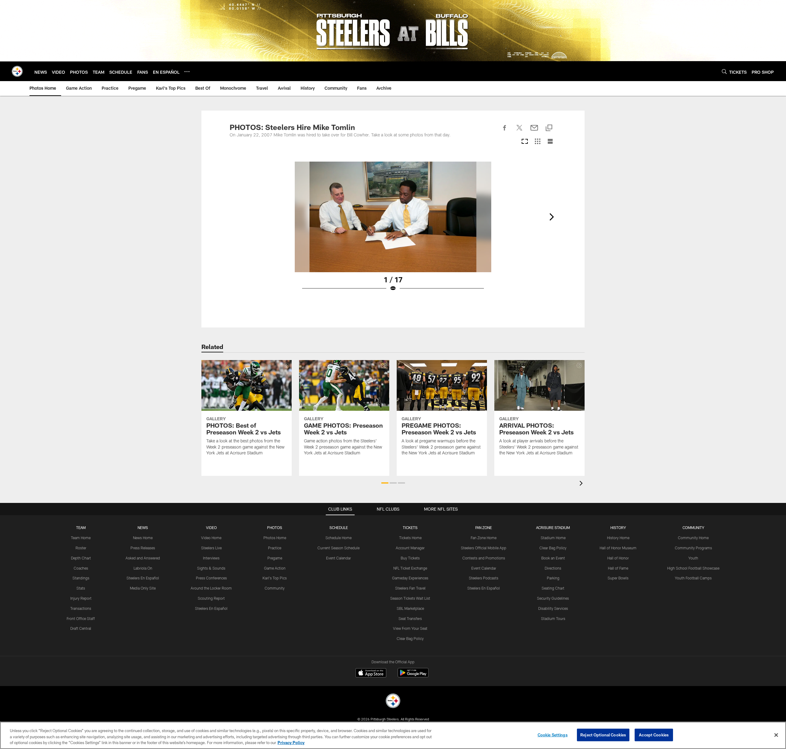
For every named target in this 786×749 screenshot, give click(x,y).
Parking (553, 578)
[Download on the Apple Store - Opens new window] (371, 673)
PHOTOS (274, 527)
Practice (274, 548)
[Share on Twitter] (519, 131)
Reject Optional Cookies (603, 734)
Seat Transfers (410, 618)
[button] (385, 483)
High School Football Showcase (693, 568)
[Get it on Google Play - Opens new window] (413, 675)
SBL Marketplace (410, 608)
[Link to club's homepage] (17, 71)
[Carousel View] (525, 142)
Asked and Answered (143, 558)
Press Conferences (211, 578)
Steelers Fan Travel (410, 588)
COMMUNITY (693, 527)
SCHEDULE (338, 527)
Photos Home (274, 537)
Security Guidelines (553, 598)
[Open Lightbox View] (393, 230)
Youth (693, 558)
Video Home (211, 537)
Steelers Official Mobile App (483, 548)
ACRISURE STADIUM (553, 527)
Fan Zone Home (483, 537)
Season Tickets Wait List (410, 598)
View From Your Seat (410, 628)
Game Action (275, 568)
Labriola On (143, 568)
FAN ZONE (483, 527)
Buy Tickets (410, 558)
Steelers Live (211, 548)
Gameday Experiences (410, 578)
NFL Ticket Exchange (410, 568)
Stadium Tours (553, 618)
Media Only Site (143, 588)
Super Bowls (618, 578)
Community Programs (693, 548)
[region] (393, 735)
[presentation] (582, 484)
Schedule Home (338, 537)
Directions (553, 568)
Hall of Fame (618, 568)
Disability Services (553, 608)
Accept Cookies (654, 734)
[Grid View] (537, 142)
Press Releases (142, 548)
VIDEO (211, 527)
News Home (143, 537)
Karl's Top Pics (275, 578)
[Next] (551, 217)
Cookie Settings (553, 734)
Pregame (274, 558)
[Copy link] (549, 128)
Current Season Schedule (338, 548)
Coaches (81, 568)
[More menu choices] (187, 71)
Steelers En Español (142, 578)
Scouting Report (211, 598)
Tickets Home (410, 537)
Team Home (81, 537)
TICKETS (410, 527)
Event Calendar (338, 558)
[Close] (776, 735)
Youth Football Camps (693, 578)
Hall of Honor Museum (618, 548)
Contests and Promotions (483, 558)
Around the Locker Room (211, 588)
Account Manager (410, 548)
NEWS (143, 527)
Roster (81, 548)
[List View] (550, 142)
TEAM (81, 527)
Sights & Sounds (211, 568)
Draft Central (80, 628)
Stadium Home (553, 537)
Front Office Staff (81, 618)
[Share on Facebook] (505, 131)
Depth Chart (81, 558)
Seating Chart (553, 588)
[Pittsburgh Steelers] (393, 701)
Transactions (80, 608)
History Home (618, 537)
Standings (80, 578)
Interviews (211, 558)
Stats (80, 588)
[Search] (724, 71)
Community (275, 588)
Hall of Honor (618, 558)
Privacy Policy (291, 742)
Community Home (693, 537)
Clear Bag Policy (410, 638)
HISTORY (618, 527)
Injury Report (80, 598)
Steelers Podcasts (483, 578)
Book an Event (553, 558)
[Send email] (534, 131)
